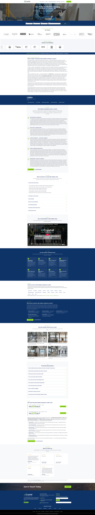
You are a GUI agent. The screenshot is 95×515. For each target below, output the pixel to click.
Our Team (34, 511)
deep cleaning (59, 90)
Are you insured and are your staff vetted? (35, 385)
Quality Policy (51, 511)
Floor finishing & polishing (32, 204)
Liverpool (53, 295)
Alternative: (57, 501)
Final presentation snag (32, 210)
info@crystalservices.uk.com (44, 502)
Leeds (50, 295)
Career (39, 511)
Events (61, 1)
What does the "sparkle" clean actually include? (35, 373)
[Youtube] (25, 502)
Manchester (44, 295)
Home (43, 13)
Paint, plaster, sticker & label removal (34, 207)
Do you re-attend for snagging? (33, 388)
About (40, 1)
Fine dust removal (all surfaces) (33, 182)
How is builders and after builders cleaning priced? (36, 382)
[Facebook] (24, 502)
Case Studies (42, 511)
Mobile (41, 22)
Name (26, 22)
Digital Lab (56, 513)
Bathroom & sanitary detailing (33, 201)
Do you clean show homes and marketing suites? (36, 379)
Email (33, 22)
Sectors (46, 1)
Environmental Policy (56, 511)
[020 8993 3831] (40, 498)
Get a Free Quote (30, 169)
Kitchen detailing (31, 198)
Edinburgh (57, 295)
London (35, 508)
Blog (63, 1)
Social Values (58, 1)
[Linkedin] (27, 502)
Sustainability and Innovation (52, 1)
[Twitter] (26, 502)
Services (43, 1)
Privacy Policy (47, 511)
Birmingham (47, 295)
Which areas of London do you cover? (34, 391)
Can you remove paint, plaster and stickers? (35, 376)
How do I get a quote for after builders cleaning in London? (37, 394)
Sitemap (61, 511)
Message (49, 22)
